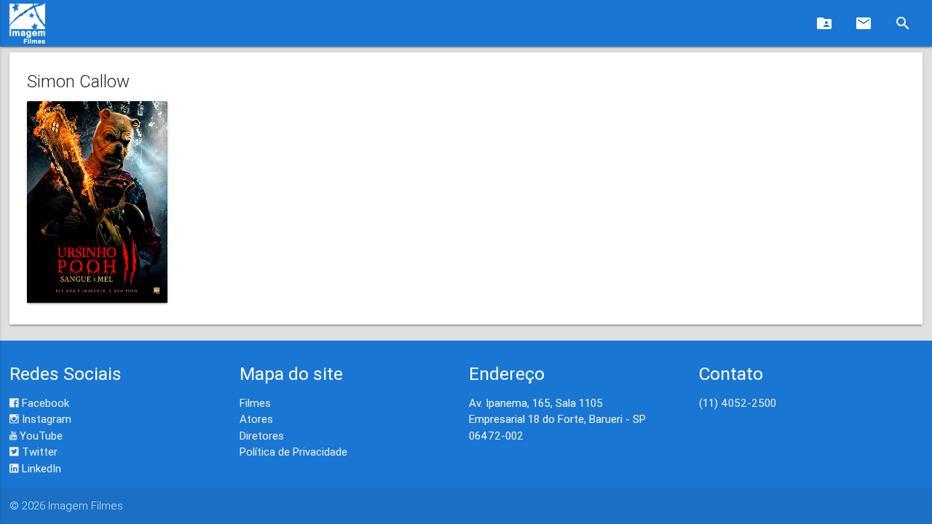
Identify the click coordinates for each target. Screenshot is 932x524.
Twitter (38, 451)
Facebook (44, 403)
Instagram (45, 419)
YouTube (40, 435)
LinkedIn (40, 468)
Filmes (255, 403)
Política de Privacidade (293, 451)
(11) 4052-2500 (737, 403)
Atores (256, 419)
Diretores (262, 435)
